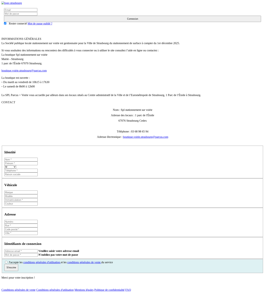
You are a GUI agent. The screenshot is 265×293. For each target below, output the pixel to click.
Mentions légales (84, 289)
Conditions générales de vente (18, 289)
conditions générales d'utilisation (42, 262)
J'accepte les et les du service (61, 262)
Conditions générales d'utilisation (55, 289)
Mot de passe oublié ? (40, 23)
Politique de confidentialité (109, 289)
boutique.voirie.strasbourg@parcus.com (24, 70)
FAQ (128, 289)
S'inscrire (11, 267)
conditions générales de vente (84, 262)
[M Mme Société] (10, 166)
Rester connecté (17, 23)
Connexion (132, 18)
